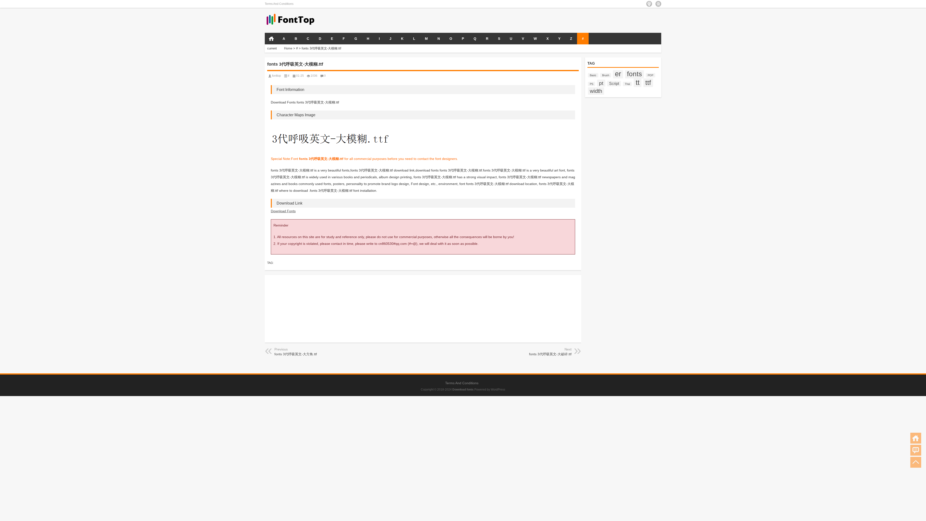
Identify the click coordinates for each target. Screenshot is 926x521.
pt (601, 83)
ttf (648, 82)
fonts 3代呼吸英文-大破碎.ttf (550, 354)
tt (638, 82)
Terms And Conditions (279, 4)
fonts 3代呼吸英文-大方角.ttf (295, 354)
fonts (634, 74)
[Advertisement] (604, 20)
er (618, 74)
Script (614, 84)
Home (288, 48)
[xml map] (658, 4)
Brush (605, 75)
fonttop (276, 75)
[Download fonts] (290, 14)
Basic (593, 75)
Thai (627, 83)
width (596, 91)
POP (650, 75)
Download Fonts (283, 211)
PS (591, 83)
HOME (271, 38)
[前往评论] (915, 450)
